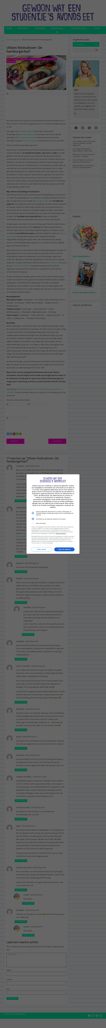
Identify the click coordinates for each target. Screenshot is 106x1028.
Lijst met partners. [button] (60, 533)
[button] (53, 523)
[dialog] (53, 514)
